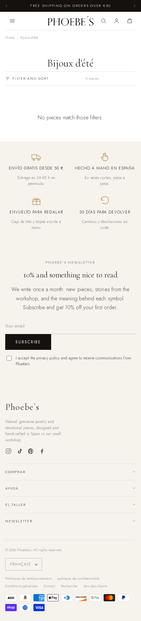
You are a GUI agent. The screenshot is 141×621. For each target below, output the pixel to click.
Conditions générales (21, 586)
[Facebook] (42, 451)
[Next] (134, 6)
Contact (49, 586)
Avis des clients (95, 586)
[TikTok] (19, 451)
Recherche (69, 586)
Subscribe (28, 342)
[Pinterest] (31, 451)
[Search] (103, 21)
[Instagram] (8, 451)
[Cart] (130, 21)
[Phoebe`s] (71, 21)
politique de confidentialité (78, 578)
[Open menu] (12, 21)
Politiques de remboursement (28, 578)
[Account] (117, 21)
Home (10, 37)
